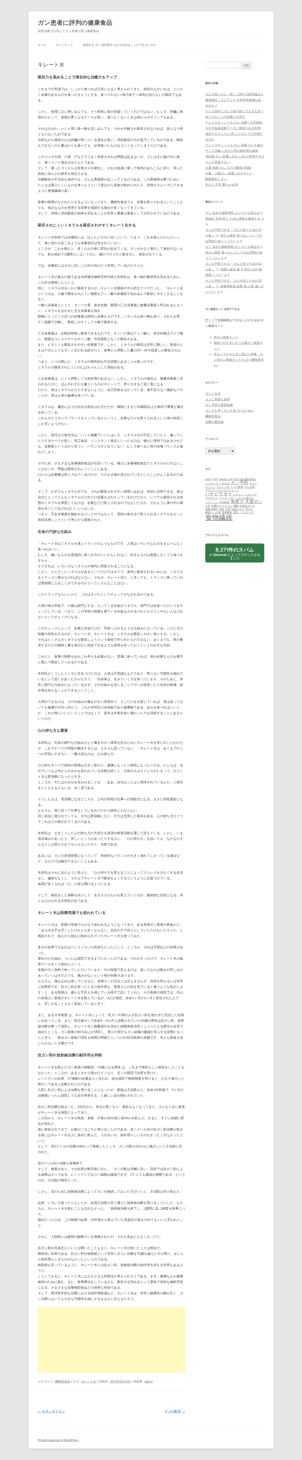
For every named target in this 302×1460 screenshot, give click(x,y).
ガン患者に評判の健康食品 (75, 22)
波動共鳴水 (211, 509)
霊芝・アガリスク (243, 512)
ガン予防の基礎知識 (219, 405)
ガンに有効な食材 (217, 399)
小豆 (207, 505)
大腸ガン (254, 501)
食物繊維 (219, 517)
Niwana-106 (226, 479)
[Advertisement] (111, 1340)
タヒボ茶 (249, 487)
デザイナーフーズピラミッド (222, 490)
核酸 (235, 505)
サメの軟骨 (174, 1411)
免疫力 (237, 501)
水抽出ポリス (247, 505)
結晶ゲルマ (237, 509)
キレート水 (88, 1381)
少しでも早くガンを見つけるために (229, 410)
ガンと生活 (213, 393)
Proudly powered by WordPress (58, 1440)
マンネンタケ (227, 498)
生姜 (228, 509)
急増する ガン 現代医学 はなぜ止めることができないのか (119, 45)
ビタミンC (250, 494)
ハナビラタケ (218, 493)
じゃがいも (211, 483)
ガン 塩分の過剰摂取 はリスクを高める (232, 213)
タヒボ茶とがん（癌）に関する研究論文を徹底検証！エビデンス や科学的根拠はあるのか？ (234, 100)
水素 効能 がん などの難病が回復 (228, 167)
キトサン (210, 487)
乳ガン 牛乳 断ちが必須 (221, 184)
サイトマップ (64, 45)
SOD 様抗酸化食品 (245, 479)
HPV (215, 479)
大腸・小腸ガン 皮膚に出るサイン (228, 173)
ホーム (42, 45)
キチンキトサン (51, 1411)
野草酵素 (227, 512)
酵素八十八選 (213, 512)
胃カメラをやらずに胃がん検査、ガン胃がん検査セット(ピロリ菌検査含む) (239, 359)
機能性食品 (62, 1381)
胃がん (249, 509)
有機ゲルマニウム (221, 505)
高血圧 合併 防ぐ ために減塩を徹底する (232, 218)
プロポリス (211, 498)
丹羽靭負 (224, 502)
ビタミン (238, 494)
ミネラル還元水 (245, 498)
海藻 (221, 509)
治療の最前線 (214, 422)
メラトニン (211, 502)
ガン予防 (239, 482)
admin (148, 1381)
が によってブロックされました (234, 555)
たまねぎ (224, 483)
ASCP (208, 479)
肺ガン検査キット (226, 337)
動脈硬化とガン (216, 179)
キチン (253, 483)
